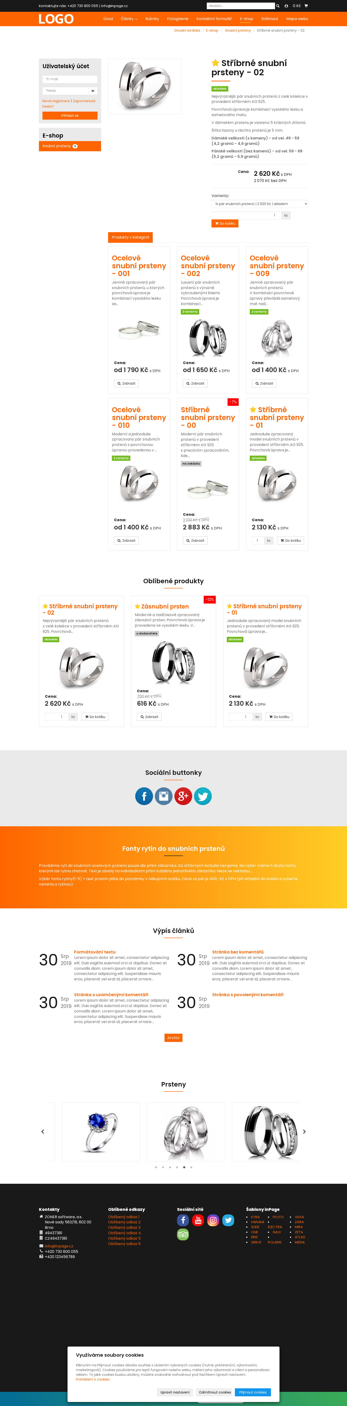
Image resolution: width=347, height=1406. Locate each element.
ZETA (299, 1232)
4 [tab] (177, 1168)
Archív (173, 1038)
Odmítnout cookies (215, 1392)
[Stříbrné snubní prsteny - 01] (277, 489)
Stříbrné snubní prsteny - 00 (208, 417)
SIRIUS (256, 1242)
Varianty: (220, 195)
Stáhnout (269, 18)
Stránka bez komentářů (238, 952)
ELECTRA (275, 1226)
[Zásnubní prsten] (173, 662)
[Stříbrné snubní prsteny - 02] (81, 668)
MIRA (299, 1226)
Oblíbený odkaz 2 (124, 1222)
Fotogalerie (177, 18)
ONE (254, 1232)
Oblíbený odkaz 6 (124, 1244)
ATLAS (300, 1236)
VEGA (299, 1216)
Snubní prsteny (238, 30)
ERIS (254, 1236)
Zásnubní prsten (165, 606)
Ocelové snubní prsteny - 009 (277, 266)
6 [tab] (191, 1168)
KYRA (255, 1216)
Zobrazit (128, 383)
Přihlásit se (70, 115)
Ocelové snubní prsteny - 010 (139, 417)
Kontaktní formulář (214, 18)
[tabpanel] (173, 1132)
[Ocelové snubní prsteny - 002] (208, 337)
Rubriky (152, 18)
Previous (42, 1131)
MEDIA (300, 1242)
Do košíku (227, 223)
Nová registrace (56, 101)
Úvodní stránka (187, 30)
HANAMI (257, 1221)
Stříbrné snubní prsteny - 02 (80, 609)
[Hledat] (278, 6)
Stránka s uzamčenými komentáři (111, 995)
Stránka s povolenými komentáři (248, 995)
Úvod (108, 18)
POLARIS (275, 1242)
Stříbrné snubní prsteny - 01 (277, 417)
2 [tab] (163, 1168)
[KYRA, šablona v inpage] (56, 18)
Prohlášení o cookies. (93, 1379)
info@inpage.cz (114, 6)
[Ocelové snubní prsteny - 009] (277, 337)
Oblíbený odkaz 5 (124, 1238)
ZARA (299, 1221)
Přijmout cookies (253, 1392)
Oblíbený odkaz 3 (124, 1227)
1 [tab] (155, 1168)
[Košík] (306, 5)
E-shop (246, 18)
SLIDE (255, 1226)
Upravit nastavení (175, 1392)
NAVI (277, 1232)
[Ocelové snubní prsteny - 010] (139, 489)
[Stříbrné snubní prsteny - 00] (208, 489)
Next (304, 1131)
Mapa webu (297, 18)
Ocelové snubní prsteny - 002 (208, 266)
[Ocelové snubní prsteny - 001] (139, 333)
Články (128, 18)
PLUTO (278, 1216)
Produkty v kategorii (130, 237)
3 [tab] (170, 1168)
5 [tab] (184, 1168)
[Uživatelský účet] (286, 6)
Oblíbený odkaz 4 (124, 1233)
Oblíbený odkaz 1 (124, 1217)
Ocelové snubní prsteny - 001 (139, 266)
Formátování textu (95, 952)
